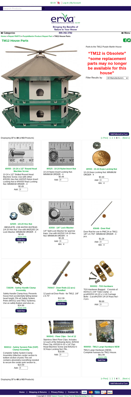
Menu (127, 33)
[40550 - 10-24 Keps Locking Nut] (101, 165)
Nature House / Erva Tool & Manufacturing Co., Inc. (73, 396)
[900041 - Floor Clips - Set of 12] (61, 333)
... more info (21, 237)
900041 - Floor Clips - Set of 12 (61, 336)
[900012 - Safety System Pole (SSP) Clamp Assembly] (21, 344)
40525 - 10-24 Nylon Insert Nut (61, 169)
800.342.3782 (65, 33)
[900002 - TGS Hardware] (101, 283)
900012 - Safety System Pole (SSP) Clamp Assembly (21, 348)
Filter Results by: (94, 77)
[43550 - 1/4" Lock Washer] (61, 224)
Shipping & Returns (38, 392)
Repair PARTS (14, 36)
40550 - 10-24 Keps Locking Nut (101, 169)
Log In (66, 3)
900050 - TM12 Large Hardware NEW (101, 347)
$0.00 (54, 3)
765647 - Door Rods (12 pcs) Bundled (61, 289)
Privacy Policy (57, 392)
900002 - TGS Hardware (101, 286)
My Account (75, 3)
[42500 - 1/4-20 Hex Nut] (21, 220)
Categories (9, 33)
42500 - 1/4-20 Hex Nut (21, 224)
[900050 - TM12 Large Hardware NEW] (101, 343)
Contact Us (73, 392)
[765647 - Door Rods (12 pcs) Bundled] (61, 284)
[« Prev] (104, 138)
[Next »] (126, 138)
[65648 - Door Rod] (101, 225)
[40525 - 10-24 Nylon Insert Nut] (61, 165)
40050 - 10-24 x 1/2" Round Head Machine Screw (21, 170)
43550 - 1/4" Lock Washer (61, 228)
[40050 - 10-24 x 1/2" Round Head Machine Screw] (21, 165)
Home (3, 36)
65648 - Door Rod (101, 228)
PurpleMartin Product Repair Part (37, 36)
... (121, 138)
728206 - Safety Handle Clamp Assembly (21, 289)
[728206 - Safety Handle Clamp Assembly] (21, 284)
